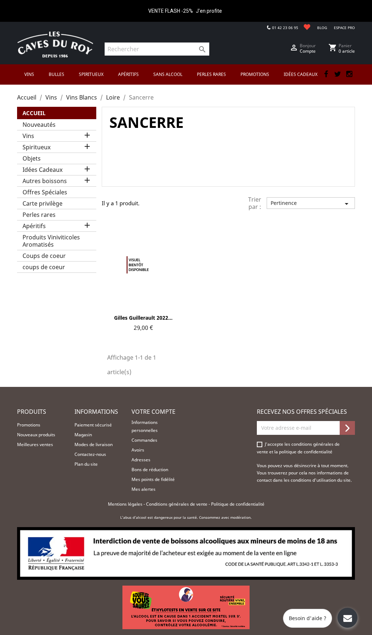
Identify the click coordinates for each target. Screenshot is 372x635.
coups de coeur (44, 267)
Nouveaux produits (36, 435)
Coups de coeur (44, 256)
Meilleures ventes (35, 444)
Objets (32, 158)
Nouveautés (39, 125)
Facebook (326, 74)
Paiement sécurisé (93, 425)
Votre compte (153, 412)
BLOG (322, 27)
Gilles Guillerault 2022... (143, 317)
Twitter (337, 74)
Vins (28, 136)
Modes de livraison (93, 444)
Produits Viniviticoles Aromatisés (51, 240)
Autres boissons (45, 181)
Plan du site (86, 464)
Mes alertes (143, 489)
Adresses (141, 460)
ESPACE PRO (344, 27)
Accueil (34, 113)
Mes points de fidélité (153, 479)
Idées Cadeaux (42, 170)
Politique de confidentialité (237, 504)
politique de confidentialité (305, 452)
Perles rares (39, 215)
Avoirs (138, 450)
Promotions (28, 425)
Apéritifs (34, 226)
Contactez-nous (90, 454)
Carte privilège (42, 203)
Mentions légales (125, 504)
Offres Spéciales (45, 192)
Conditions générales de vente (177, 504)
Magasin (83, 435)
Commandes (144, 440)
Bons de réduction (150, 469)
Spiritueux (36, 147)
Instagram (349, 74)
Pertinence (311, 203)
